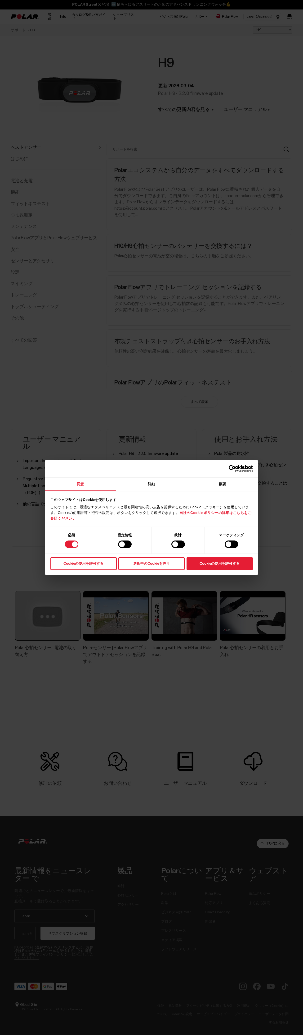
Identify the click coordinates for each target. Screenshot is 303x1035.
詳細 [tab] (151, 484)
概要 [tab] (222, 484)
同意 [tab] (80, 484)
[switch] (125, 544)
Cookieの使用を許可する (83, 563)
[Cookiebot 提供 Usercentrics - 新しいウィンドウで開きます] (232, 468)
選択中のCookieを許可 (151, 563)
